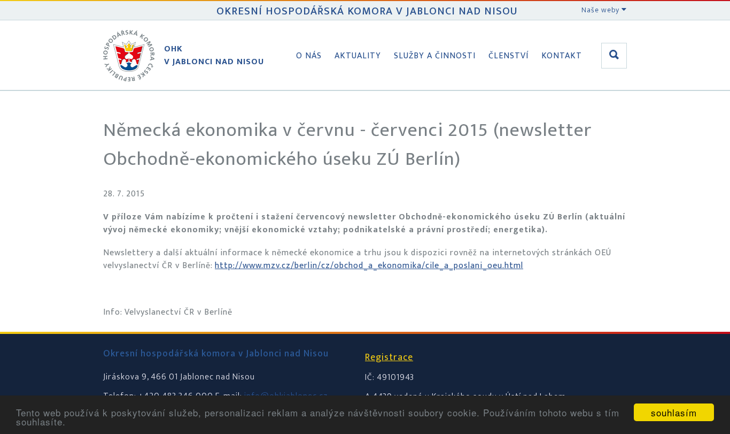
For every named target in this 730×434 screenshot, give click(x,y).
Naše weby (601, 10)
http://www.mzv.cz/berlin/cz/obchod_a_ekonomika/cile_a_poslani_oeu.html (369, 265)
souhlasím (674, 412)
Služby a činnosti (435, 56)
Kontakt (561, 56)
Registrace (389, 357)
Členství (508, 56)
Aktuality (358, 56)
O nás (309, 56)
